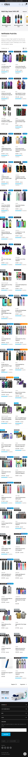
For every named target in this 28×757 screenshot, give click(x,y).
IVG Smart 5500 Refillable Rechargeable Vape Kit (6, 312)
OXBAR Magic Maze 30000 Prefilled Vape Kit (6, 150)
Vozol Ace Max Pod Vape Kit (6, 339)
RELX (16, 91)
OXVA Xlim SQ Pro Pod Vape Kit (20, 523)
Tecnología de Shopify (5, 754)
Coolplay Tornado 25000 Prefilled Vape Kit (20, 178)
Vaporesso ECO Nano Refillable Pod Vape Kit (20, 600)
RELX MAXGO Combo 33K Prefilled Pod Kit (20, 94)
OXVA (16, 337)
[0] (25, 4)
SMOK (2, 495)
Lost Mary (3, 64)
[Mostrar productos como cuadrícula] (23, 48)
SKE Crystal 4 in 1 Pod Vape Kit (6, 285)
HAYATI (16, 470)
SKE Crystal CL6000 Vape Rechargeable (6, 418)
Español (3, 741)
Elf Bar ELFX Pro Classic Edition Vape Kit (6, 366)
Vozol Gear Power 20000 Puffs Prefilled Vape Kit (20, 150)
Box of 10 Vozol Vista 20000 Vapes (20, 393)
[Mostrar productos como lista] (26, 48)
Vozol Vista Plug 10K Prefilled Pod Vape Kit (20, 67)
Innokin (3, 596)
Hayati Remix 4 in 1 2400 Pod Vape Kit (20, 472)
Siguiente (22, 684)
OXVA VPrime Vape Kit (6, 392)
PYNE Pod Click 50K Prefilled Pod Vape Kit (6, 94)
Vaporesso (17, 546)
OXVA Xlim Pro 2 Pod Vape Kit (20, 339)
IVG (2, 308)
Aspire (2, 622)
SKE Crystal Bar (4, 283)
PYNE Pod (3, 91)
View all (25, 11)
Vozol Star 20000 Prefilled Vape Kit (5, 206)
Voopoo (3, 521)
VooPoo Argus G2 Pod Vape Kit (6, 523)
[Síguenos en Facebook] (2, 748)
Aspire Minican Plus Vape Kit (6, 625)
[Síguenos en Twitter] (5, 748)
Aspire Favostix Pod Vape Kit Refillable (20, 649)
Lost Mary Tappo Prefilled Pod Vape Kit (6, 121)
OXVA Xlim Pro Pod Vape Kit (6, 472)
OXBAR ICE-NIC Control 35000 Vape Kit (6, 178)
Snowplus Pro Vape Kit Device (6, 673)
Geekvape (3, 572)
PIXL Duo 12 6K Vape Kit (6, 259)
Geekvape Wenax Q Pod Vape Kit (20, 575)
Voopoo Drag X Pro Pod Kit (6, 649)
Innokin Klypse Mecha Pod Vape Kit (6, 599)
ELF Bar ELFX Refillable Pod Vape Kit (20, 311)
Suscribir (6, 734)
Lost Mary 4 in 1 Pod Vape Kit (20, 259)
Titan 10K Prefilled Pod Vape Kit (21, 285)
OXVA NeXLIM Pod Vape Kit (19, 365)
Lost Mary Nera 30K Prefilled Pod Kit (6, 67)
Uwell (2, 546)
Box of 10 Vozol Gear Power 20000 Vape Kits (6, 446)
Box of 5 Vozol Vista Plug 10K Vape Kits (20, 445)
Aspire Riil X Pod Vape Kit (20, 625)
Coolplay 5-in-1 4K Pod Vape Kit (20, 232)
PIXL (2, 257)
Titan (16, 283)
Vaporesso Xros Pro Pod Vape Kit (20, 549)
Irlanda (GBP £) (13, 741)
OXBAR (2, 146)
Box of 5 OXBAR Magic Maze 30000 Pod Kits (20, 418)
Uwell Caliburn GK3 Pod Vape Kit (6, 549)
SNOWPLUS (3, 671)
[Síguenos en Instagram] (8, 748)
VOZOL (16, 64)
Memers (3, 230)
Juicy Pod (17, 495)
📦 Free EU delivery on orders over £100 (14, 1)
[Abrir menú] (2, 4)
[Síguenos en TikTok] (11, 748)
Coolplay (17, 175)
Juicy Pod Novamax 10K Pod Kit (20, 498)
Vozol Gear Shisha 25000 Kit (20, 206)
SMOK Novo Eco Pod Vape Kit (6, 498)
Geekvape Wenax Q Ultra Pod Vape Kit (6, 575)
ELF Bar (16, 308)
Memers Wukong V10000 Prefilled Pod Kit (6, 233)
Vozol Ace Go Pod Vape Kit (19, 673)
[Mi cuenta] (22, 4)
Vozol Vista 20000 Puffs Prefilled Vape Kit (20, 122)
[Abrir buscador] (19, 4)
